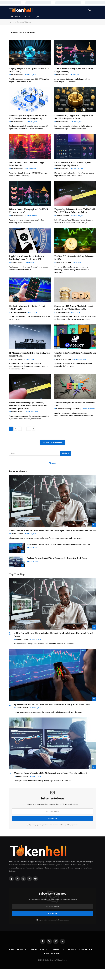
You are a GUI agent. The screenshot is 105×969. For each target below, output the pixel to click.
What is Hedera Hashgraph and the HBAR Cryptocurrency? (73, 70)
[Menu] (94, 10)
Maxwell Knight (17, 534)
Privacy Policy (66, 825)
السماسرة (29, 16)
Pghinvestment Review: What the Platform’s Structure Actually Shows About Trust (59, 544)
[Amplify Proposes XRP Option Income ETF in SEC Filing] (30, 52)
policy (59, 920)
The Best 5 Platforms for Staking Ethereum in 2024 (74, 258)
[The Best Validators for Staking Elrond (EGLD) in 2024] (30, 289)
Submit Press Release (52, 442)
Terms (56, 950)
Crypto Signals (52, 954)
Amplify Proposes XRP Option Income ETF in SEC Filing (29, 70)
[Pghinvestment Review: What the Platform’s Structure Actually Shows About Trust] (17, 548)
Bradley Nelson (17, 75)
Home (11, 950)
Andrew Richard (62, 216)
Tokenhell (16, 16)
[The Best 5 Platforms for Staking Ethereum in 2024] (75, 240)
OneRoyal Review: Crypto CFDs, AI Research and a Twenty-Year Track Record (57, 558)
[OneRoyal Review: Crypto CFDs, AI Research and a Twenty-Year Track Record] (17, 562)
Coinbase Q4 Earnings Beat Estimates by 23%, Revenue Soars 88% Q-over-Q (28, 117)
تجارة (37, 16)
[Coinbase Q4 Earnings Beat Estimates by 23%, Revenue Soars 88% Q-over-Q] (30, 99)
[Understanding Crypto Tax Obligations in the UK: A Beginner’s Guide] (75, 99)
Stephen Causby (17, 262)
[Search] (89, 10)
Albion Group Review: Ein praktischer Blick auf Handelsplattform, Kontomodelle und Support (52, 530)
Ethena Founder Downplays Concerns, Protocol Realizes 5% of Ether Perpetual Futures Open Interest (27, 405)
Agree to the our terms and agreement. (54, 920)
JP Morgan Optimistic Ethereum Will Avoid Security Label (29, 354)
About (34, 950)
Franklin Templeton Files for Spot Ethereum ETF (74, 404)
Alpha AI (52, 463)
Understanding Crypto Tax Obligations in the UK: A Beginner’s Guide (73, 117)
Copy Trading (86, 950)
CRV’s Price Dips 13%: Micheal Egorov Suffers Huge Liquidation (72, 164)
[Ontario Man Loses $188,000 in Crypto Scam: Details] (30, 146)
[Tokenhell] (21, 10)
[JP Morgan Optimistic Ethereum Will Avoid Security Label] (30, 336)
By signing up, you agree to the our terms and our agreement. (53, 825)
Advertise (22, 950)
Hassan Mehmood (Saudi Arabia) (68, 409)
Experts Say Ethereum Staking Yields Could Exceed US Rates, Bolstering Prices (74, 211)
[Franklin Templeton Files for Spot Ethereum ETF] (75, 386)
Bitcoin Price (69, 950)
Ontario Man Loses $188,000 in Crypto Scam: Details (27, 164)
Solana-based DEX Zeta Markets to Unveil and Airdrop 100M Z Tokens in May (73, 307)
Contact (44, 950)
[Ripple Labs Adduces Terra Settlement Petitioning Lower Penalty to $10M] (30, 240)
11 (29, 428)
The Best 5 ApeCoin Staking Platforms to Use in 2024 (75, 354)
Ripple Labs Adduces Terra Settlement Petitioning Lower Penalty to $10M (26, 258)
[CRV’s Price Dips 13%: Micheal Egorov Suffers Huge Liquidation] (75, 146)
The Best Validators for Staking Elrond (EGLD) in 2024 (27, 307)
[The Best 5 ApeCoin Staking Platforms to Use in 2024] (75, 336)
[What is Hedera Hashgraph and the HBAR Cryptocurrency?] (75, 52)
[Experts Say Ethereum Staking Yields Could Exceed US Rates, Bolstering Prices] (75, 193)
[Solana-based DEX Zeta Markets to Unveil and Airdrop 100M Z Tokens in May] (75, 289)
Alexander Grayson (63, 262)
